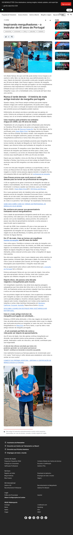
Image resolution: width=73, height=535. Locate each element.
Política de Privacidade (11, 495)
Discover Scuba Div (26, 129)
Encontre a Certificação (44, 463)
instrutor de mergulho (11, 240)
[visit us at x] (30, 517)
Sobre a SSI (7, 485)
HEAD (39, 512)
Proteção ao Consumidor (11, 463)
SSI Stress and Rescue (38, 189)
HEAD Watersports (10, 502)
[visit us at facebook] (26, 517)
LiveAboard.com (42, 505)
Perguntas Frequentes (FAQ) (12, 461)
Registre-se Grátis (9, 473)
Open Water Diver (22, 131)
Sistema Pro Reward (43, 487)
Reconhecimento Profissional (12, 487)
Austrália (21, 305)
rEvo (38, 509)
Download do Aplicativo (44, 473)
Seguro (39, 478)
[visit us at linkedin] (43, 517)
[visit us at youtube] (38, 517)
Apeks (6, 509)
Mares (6, 507)
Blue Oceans (8, 478)
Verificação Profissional (11, 466)
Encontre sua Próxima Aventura (18, 449)
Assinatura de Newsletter (15, 442)
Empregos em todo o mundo (17, 453)
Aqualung (40, 507)
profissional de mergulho (41, 174)
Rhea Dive (19, 325)
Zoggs (6, 512)
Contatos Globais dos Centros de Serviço (49, 461)
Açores (41, 305)
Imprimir (39, 495)
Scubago (7, 505)
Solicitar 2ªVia (41, 466)
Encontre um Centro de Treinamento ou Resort (23, 446)
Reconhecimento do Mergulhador (47, 485)
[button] (66, 4)
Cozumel (14, 305)
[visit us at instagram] (34, 517)
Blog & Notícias (8, 475)
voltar (7, 20)
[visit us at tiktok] (47, 517)
